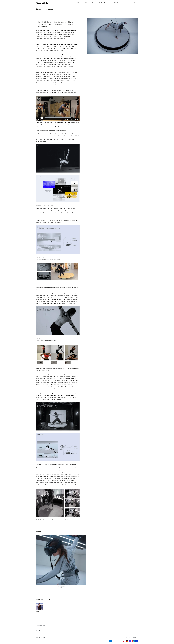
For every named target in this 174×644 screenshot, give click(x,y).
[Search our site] (127, 2)
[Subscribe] (85, 625)
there (64, 130)
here (47, 130)
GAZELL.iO (41, 637)
